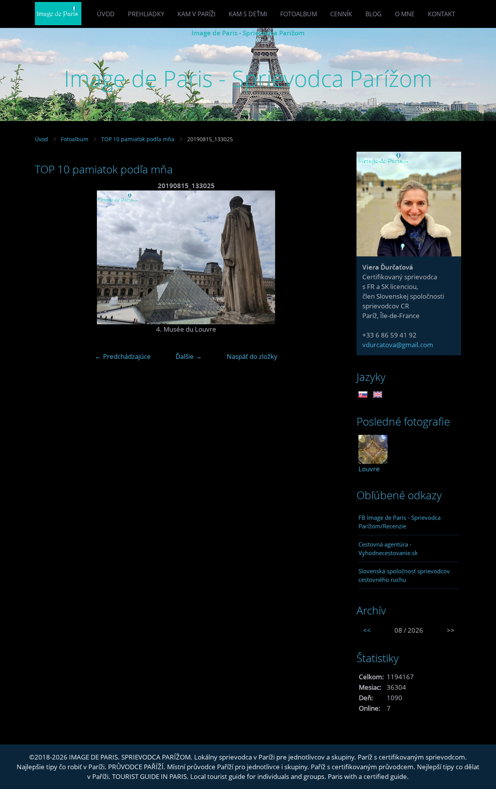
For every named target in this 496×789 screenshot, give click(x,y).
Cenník (341, 14)
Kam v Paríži (196, 14)
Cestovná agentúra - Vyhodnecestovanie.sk (388, 548)
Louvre (369, 468)
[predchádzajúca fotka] (47, 257)
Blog (373, 14)
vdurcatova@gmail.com (397, 344)
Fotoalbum (298, 14)
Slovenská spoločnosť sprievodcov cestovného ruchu (404, 575)
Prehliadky (146, 14)
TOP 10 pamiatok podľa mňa (137, 139)
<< (367, 630)
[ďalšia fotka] (324, 257)
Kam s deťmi (248, 14)
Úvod (106, 14)
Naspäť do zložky (252, 356)
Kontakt (441, 14)
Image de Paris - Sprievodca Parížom (248, 32)
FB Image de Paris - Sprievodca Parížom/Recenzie (399, 522)
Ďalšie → (189, 356)
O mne (405, 14)
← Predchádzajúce (123, 356)
